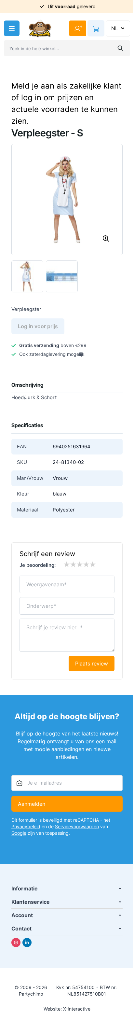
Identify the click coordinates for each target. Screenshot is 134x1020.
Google (18, 833)
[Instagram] (15, 942)
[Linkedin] (27, 942)
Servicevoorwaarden (77, 826)
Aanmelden (31, 804)
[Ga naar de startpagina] (40, 28)
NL (114, 28)
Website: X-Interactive (67, 1009)
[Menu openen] (12, 28)
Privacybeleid (25, 826)
